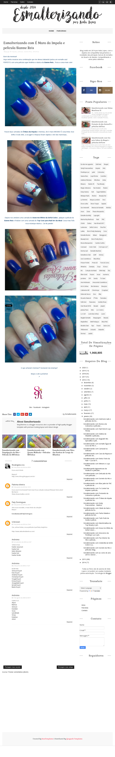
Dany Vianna (85, 192)
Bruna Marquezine (86, 243)
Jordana (83, 278)
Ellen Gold (84, 274)
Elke (100, 294)
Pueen (99, 326)
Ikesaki (96, 306)
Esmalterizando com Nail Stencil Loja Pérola (97, 430)
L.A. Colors (100, 310)
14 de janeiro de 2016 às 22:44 (21, 524)
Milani (95, 235)
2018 (84, 374)
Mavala (106, 318)
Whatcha (83, 267)
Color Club (92, 247)
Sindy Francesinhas (87, 168)
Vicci (104, 200)
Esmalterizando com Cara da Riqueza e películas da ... (98, 455)
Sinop (14, 615)
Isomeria (106, 274)
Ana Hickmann (85, 282)
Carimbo (103, 176)
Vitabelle (101, 330)
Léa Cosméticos (86, 259)
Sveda (95, 278)
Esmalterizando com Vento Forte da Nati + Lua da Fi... (97, 459)
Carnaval (83, 247)
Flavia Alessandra (98, 211)
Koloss (101, 255)
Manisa (14, 605)
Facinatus (103, 298)
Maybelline (84, 322)
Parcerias (14, 2)
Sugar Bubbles (101, 192)
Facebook (37, 407)
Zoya (98, 267)
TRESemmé (84, 330)
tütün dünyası (16, 551)
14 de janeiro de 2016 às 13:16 (21, 487)
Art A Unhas (84, 286)
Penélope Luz (85, 172)
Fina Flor (103, 227)
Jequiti (103, 306)
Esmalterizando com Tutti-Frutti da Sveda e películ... (96, 519)
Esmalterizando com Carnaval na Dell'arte (95, 450)
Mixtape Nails (85, 196)
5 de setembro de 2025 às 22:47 (22, 542)
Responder (69, 479)
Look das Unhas (93, 314)
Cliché (83, 223)
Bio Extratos (95, 286)
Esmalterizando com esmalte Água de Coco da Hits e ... (97, 445)
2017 (84, 377)
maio (86, 404)
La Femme (84, 200)
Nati (97, 219)
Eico (94, 294)
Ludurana (84, 227)
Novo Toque (95, 204)
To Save (102, 278)
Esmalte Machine (96, 251)
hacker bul (15, 549)
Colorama (101, 172)
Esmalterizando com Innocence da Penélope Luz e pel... (96, 534)
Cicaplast (105, 290)
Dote (88, 211)
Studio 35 (91, 184)
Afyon (14, 603)
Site (30, 407)
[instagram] (110, 2)
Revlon (94, 196)
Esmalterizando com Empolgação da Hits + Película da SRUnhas (11, 452)
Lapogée (96, 215)
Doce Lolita (84, 204)
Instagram (45, 407)
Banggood (103, 235)
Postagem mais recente (12, 667)
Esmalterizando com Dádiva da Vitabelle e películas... (95, 435)
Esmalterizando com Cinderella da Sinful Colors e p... (98, 544)
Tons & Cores (104, 263)
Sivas (13, 611)
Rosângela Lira (18, 465)
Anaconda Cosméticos (100, 282)
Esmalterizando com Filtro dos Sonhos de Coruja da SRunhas (63, 452)
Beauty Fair (102, 196)
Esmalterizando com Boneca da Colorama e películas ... (95, 425)
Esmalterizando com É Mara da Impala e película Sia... (98, 499)
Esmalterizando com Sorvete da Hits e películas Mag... (97, 549)
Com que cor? (103, 247)
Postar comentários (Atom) (18, 672)
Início (83, 605)
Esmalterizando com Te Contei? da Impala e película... (96, 489)
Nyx (93, 326)
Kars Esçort (15, 573)
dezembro (88, 382)
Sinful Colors (94, 227)
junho (86, 401)
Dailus (89, 223)
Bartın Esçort (16, 587)
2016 (84, 380)
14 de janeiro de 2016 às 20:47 (21, 504)
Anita (104, 180)
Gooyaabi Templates (74, 739)
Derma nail (84, 251)
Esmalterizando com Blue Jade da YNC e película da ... (98, 484)
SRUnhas (36, 52)
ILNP (94, 255)
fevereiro (87, 413)
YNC (103, 219)
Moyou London (95, 200)
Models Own (85, 326)
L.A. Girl (83, 314)
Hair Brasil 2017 (99, 223)
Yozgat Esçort (16, 579)
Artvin (14, 619)
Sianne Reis (28, 52)
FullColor (83, 302)
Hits (104, 168)
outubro (87, 389)
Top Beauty (100, 184)
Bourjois (104, 286)
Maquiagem (97, 318)
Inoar (98, 274)
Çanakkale (15, 613)
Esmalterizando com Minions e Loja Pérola (97, 465)
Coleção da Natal (90, 271)
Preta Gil (94, 263)
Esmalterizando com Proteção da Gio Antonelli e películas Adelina (102, 124)
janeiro (86, 416)
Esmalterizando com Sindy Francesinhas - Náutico (93, 504)
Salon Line (106, 326)
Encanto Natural (86, 298)
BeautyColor (85, 239)
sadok (90, 333)
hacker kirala (16, 555)
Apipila (104, 204)
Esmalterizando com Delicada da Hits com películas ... (97, 474)
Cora (105, 231)
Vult (92, 192)
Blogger (108, 573)
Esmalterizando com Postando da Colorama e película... (96, 494)
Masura (83, 184)
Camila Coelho (100, 243)
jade (93, 172)
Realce (105, 188)
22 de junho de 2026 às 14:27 (21, 566)
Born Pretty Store (97, 239)
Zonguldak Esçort (18, 583)
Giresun (14, 607)
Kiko (92, 310)
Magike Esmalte (86, 318)
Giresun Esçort (17, 571)
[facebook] (99, 2)
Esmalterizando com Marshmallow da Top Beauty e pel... (97, 524)
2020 (84, 368)
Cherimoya (95, 290)
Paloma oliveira (18, 484)
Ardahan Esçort (17, 575)
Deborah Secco (86, 294)
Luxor (103, 314)
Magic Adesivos (86, 188)
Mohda (108, 208)
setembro (87, 392)
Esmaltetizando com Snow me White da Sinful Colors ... (98, 529)
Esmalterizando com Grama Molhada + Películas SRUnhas (38, 452)
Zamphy (91, 267)
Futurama (92, 302)
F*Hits (96, 298)
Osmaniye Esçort (17, 577)
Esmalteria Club (86, 255)
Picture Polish (85, 263)
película (20, 52)
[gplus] (103, 2)
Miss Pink (104, 322)
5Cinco (105, 267)
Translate (96, 591)
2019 (84, 371)
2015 (84, 559)
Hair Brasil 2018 (86, 306)
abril (85, 407)
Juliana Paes (84, 310)
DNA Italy (102, 271)
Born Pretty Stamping (94, 231)
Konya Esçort (16, 581)
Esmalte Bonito (85, 235)
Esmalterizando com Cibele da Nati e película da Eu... (97, 509)
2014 (84, 562)
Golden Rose (102, 302)
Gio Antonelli (85, 208)
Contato (30, 2)
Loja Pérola (94, 176)
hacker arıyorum (17, 547)
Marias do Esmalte (97, 208)
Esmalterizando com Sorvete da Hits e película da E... (97, 479)
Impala (14, 52)
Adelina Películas (86, 180)
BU (82, 271)
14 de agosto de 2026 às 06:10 (21, 598)
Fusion (92, 274)
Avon (82, 211)
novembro (88, 386)
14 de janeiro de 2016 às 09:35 (21, 467)
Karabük (15, 609)
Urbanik (93, 330)
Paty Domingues (19, 502)
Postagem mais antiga (65, 667)
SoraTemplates (47, 739)
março (86, 410)
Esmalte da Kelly (86, 215)
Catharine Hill (85, 290)
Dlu (109, 271)
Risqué (106, 164)
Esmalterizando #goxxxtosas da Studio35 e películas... (95, 469)
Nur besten (97, 188)
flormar (83, 333)
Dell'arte (98, 164)
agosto (87, 395)
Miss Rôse (97, 259)
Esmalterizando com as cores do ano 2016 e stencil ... (97, 554)
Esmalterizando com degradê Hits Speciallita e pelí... (96, 440)
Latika (82, 231)
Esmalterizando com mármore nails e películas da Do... (97, 420)
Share (9, 309)
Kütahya (15, 617)
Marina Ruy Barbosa (87, 219)
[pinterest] (107, 2)
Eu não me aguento (87, 164)
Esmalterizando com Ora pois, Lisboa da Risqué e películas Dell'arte (101, 140)
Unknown (16, 522)
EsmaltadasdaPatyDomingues (22, 514)
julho (86, 398)
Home (6, 2)
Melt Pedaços (94, 322)
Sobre (22, 2)
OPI (90, 278)
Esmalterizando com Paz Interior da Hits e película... (97, 539)
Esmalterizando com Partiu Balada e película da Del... (97, 514)
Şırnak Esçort (16, 585)
